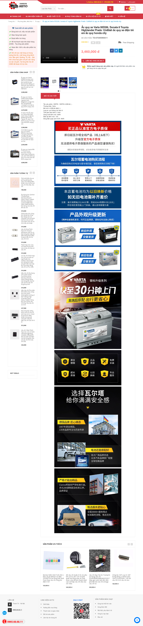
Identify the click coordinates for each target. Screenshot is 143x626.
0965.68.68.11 (17, 610)
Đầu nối (100, 617)
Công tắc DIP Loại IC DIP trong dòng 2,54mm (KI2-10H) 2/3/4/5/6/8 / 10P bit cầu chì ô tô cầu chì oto (121, 577)
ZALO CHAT (78, 600)
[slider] (85, 42)
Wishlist (123, 2)
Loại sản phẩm (47, 8)
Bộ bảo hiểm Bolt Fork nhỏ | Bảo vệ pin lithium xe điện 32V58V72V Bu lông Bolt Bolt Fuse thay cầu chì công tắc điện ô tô (53, 578)
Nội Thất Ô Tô (54, 16)
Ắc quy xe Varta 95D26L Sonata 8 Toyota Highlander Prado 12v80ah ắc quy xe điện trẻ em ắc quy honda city (82, 21)
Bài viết (110, 16)
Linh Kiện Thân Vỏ (34, 16)
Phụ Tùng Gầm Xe (73, 16)
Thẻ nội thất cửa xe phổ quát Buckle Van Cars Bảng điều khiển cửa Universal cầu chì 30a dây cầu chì (28, 182)
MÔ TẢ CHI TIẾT (50, 96)
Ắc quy (37, 21)
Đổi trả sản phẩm (48, 614)
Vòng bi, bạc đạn (103, 614)
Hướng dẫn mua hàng (50, 607)
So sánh (132, 2)
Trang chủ (16, 16)
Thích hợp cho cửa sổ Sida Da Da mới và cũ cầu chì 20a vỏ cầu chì (27, 247)
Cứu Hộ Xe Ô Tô (94, 16)
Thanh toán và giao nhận (51, 611)
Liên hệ (122, 16)
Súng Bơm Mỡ (102, 607)
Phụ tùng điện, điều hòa (25, 21)
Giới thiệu (46, 604)
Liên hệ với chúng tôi (50, 617)
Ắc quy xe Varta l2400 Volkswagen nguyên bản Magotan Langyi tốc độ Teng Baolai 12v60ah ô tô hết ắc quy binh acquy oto (27, 102)
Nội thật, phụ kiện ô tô (105, 610)
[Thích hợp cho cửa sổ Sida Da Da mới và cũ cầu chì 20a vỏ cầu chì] (14, 249)
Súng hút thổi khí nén (104, 604)
